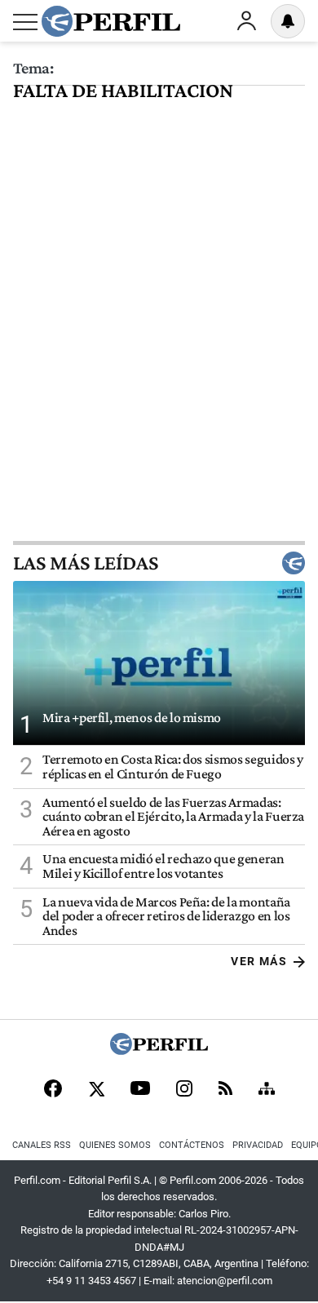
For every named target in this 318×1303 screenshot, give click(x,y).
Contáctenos (191, 1145)
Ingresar (246, 21)
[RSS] (225, 1089)
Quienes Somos (115, 1145)
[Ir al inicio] (111, 21)
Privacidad (257, 1145)
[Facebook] (53, 1090)
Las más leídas (85, 563)
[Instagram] (184, 1090)
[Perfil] (159, 1050)
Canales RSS (41, 1145)
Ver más (259, 961)
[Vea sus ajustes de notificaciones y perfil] (288, 21)
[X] (96, 1090)
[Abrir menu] (25, 22)
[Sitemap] (266, 1090)
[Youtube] (140, 1089)
